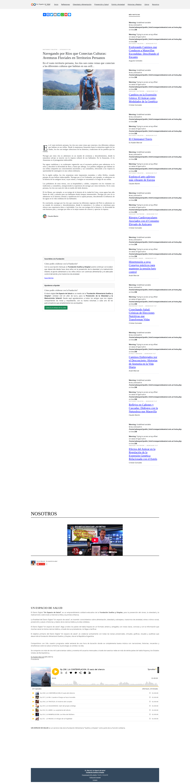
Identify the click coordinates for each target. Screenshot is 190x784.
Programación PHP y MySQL (89, 775)
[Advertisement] (79, 32)
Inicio (56, 4)
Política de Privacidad (95, 777)
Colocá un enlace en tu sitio (56, 308)
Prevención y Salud (101, 4)
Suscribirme (48, 278)
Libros (146, 4)
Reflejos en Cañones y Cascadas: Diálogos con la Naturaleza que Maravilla (143, 408)
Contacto (95, 780)
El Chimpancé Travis (140, 139)
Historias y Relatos (135, 4)
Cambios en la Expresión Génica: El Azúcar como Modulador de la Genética (143, 98)
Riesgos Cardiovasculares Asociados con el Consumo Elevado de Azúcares (144, 221)
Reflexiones (65, 4)
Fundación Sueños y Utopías (95, 772)
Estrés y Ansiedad (118, 4)
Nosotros (155, 4)
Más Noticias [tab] (134, 14)
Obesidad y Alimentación (82, 4)
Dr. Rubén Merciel (37, 657)
